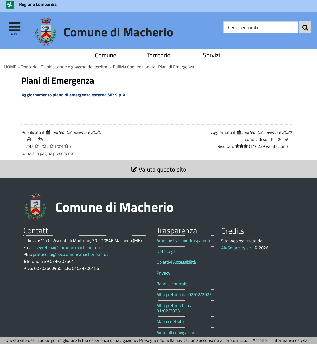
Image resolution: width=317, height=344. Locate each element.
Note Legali (167, 251)
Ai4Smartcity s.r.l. (237, 247)
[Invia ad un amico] (41, 139)
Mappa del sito (170, 321)
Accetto (260, 340)
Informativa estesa (289, 340)
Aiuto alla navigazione (177, 332)
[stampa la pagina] (30, 139)
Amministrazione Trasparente (184, 240)
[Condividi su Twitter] (286, 139)
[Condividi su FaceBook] (271, 139)
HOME (10, 66)
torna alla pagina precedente (47, 153)
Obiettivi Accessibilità (176, 262)
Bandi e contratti (172, 284)
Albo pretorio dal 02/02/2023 (184, 294)
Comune (105, 55)
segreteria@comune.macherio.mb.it (69, 247)
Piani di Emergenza (176, 66)
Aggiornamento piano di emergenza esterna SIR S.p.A (73, 95)
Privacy (163, 273)
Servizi (211, 55)
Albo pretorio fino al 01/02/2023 (175, 308)
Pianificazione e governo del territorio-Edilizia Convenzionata (98, 66)
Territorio (158, 55)
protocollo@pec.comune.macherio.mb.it (70, 254)
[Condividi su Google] (279, 139)
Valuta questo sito (161, 169)
